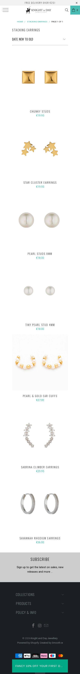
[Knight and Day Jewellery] (40, 10)
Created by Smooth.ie (51, 642)
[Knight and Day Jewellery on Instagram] (40, 625)
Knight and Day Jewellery (44, 638)
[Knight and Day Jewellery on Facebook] (33, 625)
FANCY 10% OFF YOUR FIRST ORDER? (40, 665)
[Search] (66, 10)
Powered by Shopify (28, 642)
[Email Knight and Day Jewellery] (46, 625)
